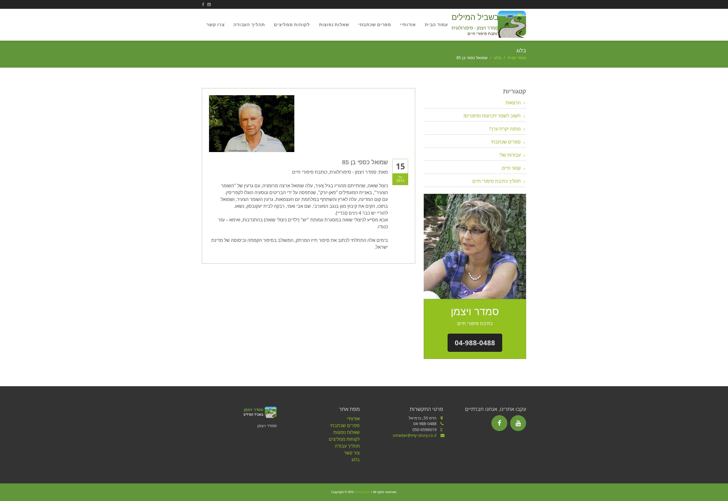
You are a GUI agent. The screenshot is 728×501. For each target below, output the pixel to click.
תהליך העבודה (249, 24)
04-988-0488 (475, 342)
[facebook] (204, 4)
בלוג (497, 57)
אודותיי (408, 24)
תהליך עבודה (347, 446)
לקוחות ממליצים (292, 24)
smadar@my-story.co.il (415, 435)
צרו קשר (215, 24)
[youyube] (210, 4)
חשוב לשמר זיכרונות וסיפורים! (492, 116)
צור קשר (352, 453)
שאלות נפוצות (334, 24)
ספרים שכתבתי (374, 24)
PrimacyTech (362, 492)
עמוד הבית (436, 24)
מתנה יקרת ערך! (505, 129)
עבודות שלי (510, 155)
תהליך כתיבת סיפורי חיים (496, 181)
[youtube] (518, 423)
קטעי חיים (511, 168)
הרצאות (513, 102)
